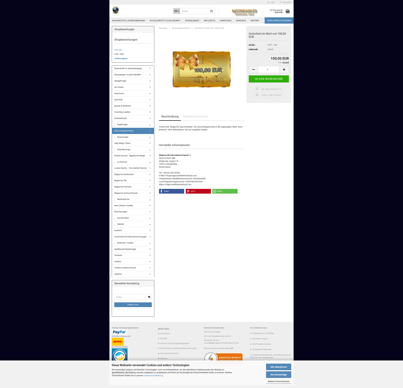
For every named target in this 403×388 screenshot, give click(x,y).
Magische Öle (120, 180)
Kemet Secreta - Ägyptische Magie (129, 155)
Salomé (120, 224)
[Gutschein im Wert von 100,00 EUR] (202, 67)
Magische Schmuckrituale (126, 193)
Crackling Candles (122, 112)
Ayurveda (241, 20)
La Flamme (122, 162)
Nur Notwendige (279, 374)
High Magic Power (122, 143)
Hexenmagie (122, 137)
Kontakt (163, 338)
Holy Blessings (123, 149)
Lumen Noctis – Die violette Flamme (130, 168)
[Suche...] (212, 11)
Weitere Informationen (278, 381)
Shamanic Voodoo (125, 243)
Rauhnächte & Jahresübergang (128, 20)
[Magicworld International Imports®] (140, 10)
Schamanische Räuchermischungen (130, 236)
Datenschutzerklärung (153, 375)
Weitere (255, 20)
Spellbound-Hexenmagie (125, 249)
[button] (253, 69)
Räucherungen (120, 211)
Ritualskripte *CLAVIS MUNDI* (165, 20)
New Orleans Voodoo (123, 205)
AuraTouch (225, 20)
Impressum (165, 333)
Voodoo (117, 261)
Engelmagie (122, 124)
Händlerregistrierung (279, 20)
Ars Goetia (209, 20)
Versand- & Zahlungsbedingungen (174, 343)
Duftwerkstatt (120, 118)
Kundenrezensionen (195, 116)
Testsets (118, 255)
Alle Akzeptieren (278, 367)
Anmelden (133, 305)
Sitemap (163, 358)
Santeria (118, 230)
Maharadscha (123, 199)
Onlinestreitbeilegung (169, 353)
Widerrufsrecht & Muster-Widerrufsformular (178, 348)
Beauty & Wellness (122, 106)
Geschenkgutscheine (123, 131)
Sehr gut (118, 50)
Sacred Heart (123, 218)
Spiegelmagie (192, 20)
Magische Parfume (122, 187)
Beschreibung (170, 116)
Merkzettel (286, 2)
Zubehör (118, 274)
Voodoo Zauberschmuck (125, 267)
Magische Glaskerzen (124, 174)
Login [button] (272, 2)
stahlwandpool (120, 58)
